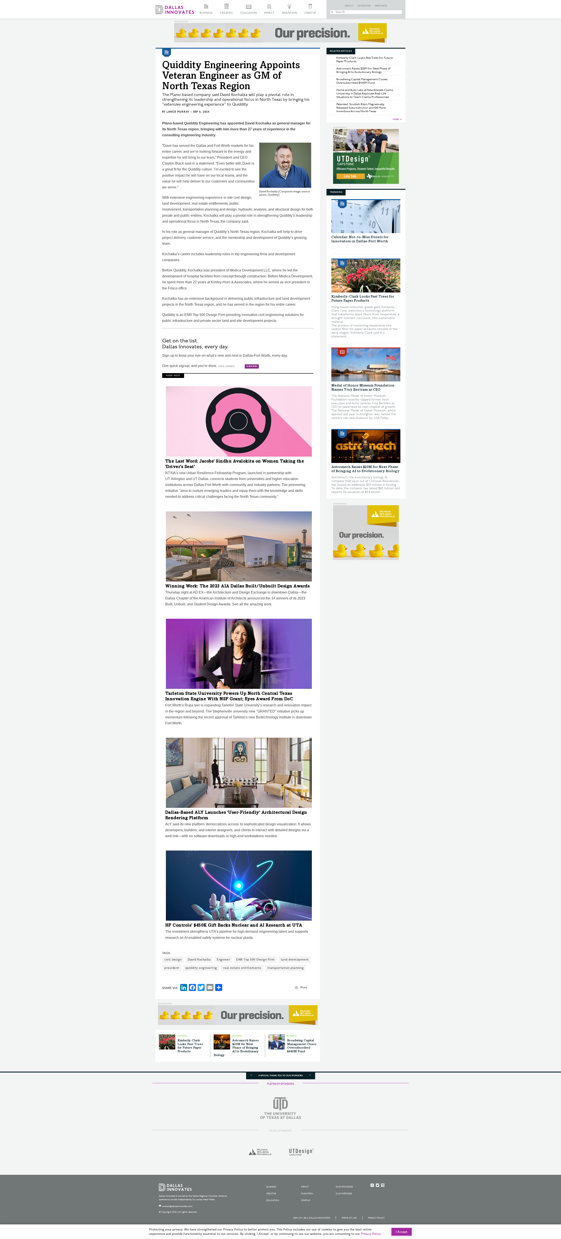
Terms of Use (349, 1218)
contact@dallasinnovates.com (177, 1206)
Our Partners (344, 1193)
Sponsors (364, 5)
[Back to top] (543, 1211)
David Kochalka (199, 959)
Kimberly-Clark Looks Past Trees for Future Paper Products (364, 59)
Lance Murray (178, 111)
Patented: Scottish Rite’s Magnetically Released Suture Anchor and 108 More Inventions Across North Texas (361, 108)
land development (295, 959)
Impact (269, 13)
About (349, 5)
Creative (226, 13)
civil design (173, 959)
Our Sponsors (344, 1187)
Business (206, 13)
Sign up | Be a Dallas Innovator (311, 1218)
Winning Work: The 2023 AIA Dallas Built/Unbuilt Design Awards (237, 586)
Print (303, 987)
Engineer (223, 959)
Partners (381, 5)
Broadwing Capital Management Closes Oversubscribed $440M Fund (361, 81)
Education (248, 13)
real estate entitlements (242, 968)
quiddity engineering (201, 968)
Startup (310, 13)
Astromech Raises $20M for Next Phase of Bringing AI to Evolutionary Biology (236, 1048)
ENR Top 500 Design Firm (255, 959)
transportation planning (286, 968)
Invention (289, 13)
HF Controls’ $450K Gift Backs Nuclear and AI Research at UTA (233, 925)
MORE (396, 119)
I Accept (401, 1232)
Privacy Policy (376, 1218)
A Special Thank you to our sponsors (280, 1075)
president (171, 968)
